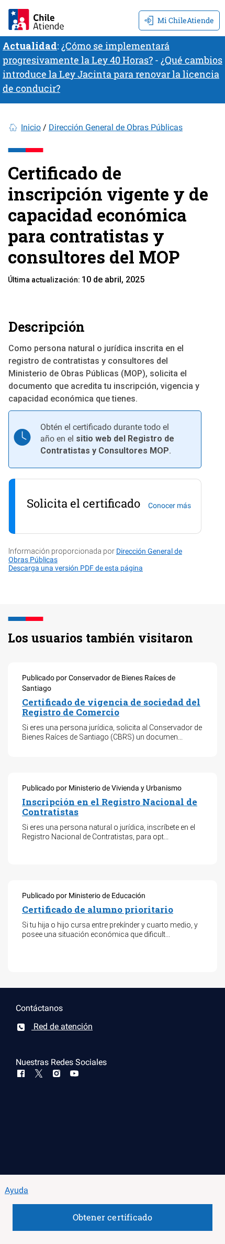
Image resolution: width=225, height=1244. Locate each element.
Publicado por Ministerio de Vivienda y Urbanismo (102, 788)
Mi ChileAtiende (186, 20)
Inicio (31, 127)
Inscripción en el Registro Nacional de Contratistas (109, 807)
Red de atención (62, 1026)
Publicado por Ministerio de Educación (83, 895)
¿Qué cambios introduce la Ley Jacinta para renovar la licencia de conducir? (112, 74)
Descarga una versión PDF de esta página (75, 568)
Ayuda (16, 1190)
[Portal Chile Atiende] (36, 18)
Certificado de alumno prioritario (97, 909)
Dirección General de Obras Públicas (116, 127)
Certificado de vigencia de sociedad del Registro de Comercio (111, 707)
